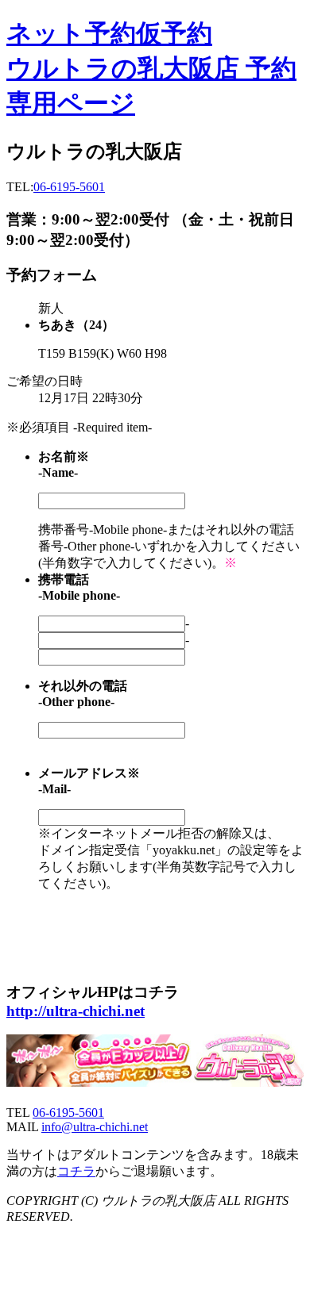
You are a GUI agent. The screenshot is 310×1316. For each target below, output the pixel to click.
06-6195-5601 (69, 187)
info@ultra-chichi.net (94, 1127)
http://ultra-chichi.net (75, 1011)
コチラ (76, 1171)
